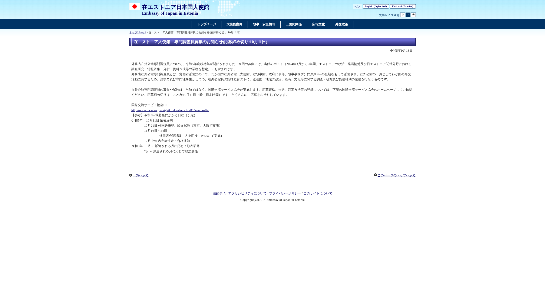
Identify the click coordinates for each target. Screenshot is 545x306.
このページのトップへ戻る (396, 175)
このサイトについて (318, 193)
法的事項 (219, 193)
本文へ (357, 6)
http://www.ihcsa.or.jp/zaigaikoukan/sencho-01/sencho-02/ (170, 110)
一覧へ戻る (141, 175)
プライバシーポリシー (285, 193)
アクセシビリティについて (247, 193)
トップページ (137, 32)
